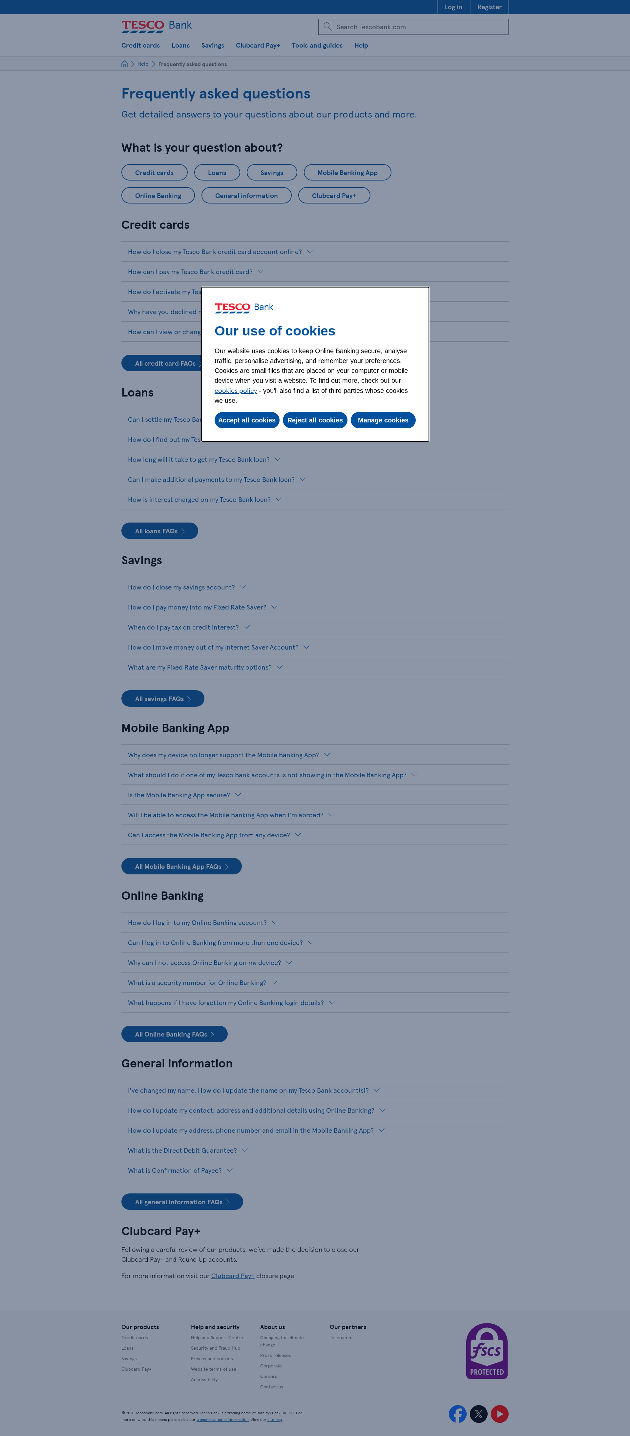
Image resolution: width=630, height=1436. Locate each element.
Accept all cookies (247, 420)
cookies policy (236, 390)
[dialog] (315, 364)
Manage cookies (383, 420)
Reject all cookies (315, 420)
